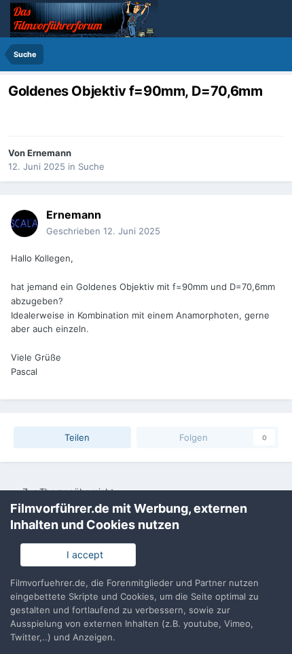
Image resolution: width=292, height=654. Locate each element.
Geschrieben (103, 230)
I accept (82, 554)
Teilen (76, 437)
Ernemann (49, 152)
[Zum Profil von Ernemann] (24, 223)
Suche (91, 166)
